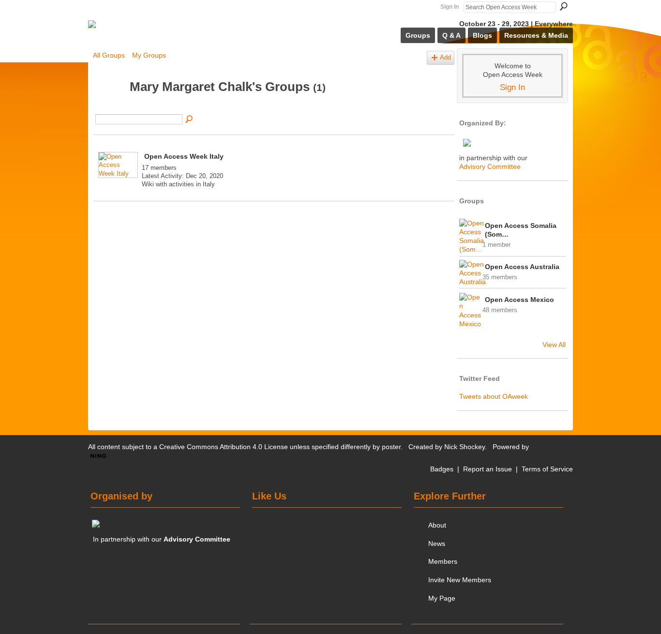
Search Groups (189, 119)
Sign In (449, 6)
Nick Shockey (464, 447)
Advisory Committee (490, 166)
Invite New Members (459, 580)
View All (554, 344)
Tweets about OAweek (493, 396)
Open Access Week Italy (184, 156)
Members (442, 561)
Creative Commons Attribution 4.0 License (223, 447)
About (437, 525)
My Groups (149, 55)
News (436, 543)
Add (445, 57)
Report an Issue (487, 469)
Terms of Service (547, 469)
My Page (441, 598)
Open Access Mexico (519, 299)
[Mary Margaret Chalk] (108, 105)
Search (564, 6)
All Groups (109, 55)
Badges (441, 469)
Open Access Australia (522, 267)
